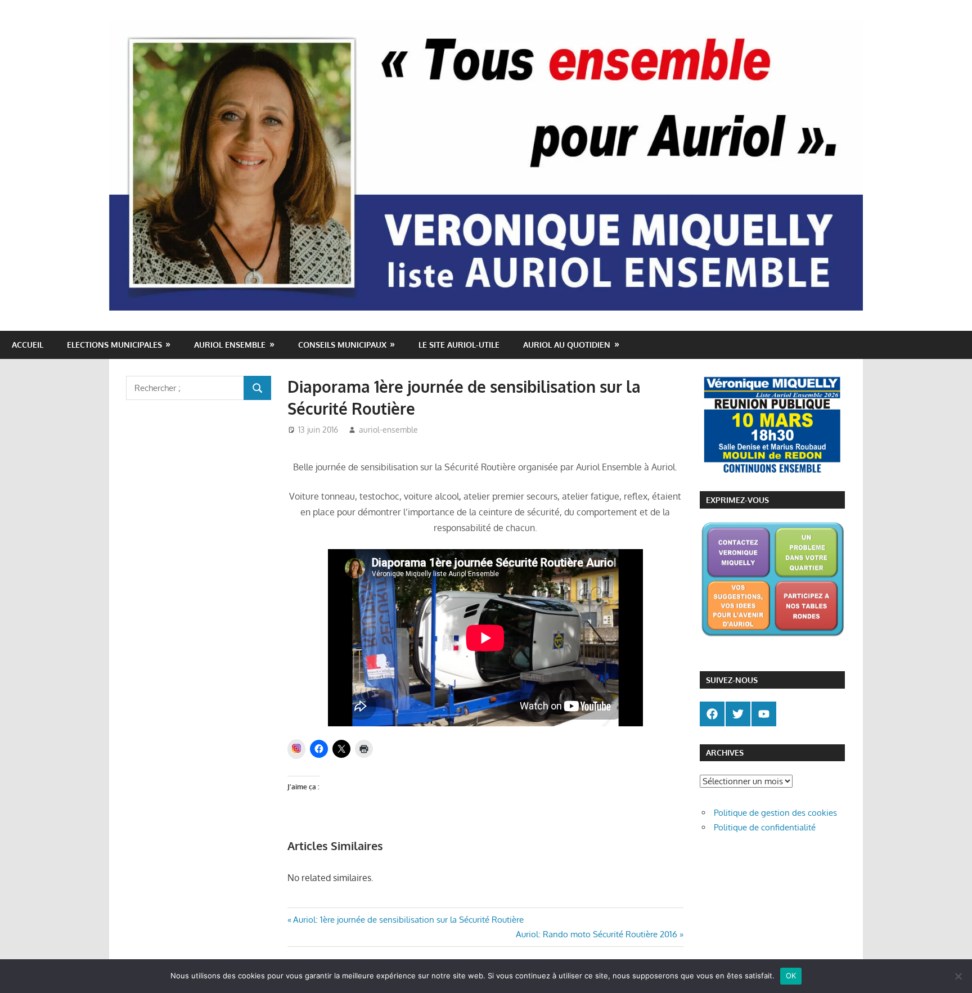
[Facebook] (712, 714)
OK (791, 975)
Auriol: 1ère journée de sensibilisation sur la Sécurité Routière (408, 919)
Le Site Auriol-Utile (459, 344)
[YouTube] (764, 714)
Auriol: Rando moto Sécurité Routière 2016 (596, 934)
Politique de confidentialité (765, 827)
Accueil (27, 344)
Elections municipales (114, 344)
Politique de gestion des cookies (775, 812)
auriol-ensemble (388, 429)
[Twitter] (738, 714)
